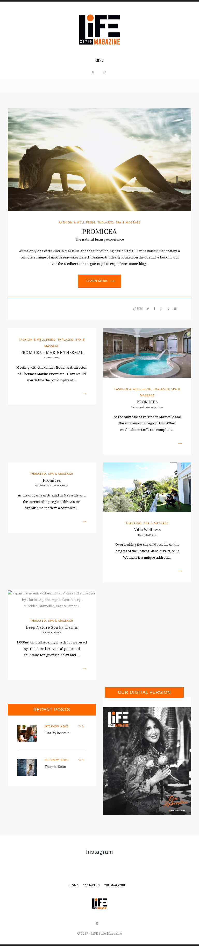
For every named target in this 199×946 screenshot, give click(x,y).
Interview (52, 726)
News (64, 726)
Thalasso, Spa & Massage (119, 222)
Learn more (97, 281)
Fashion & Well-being (77, 222)
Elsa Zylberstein (57, 733)
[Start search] (104, 72)
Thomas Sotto (55, 766)
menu (99, 60)
